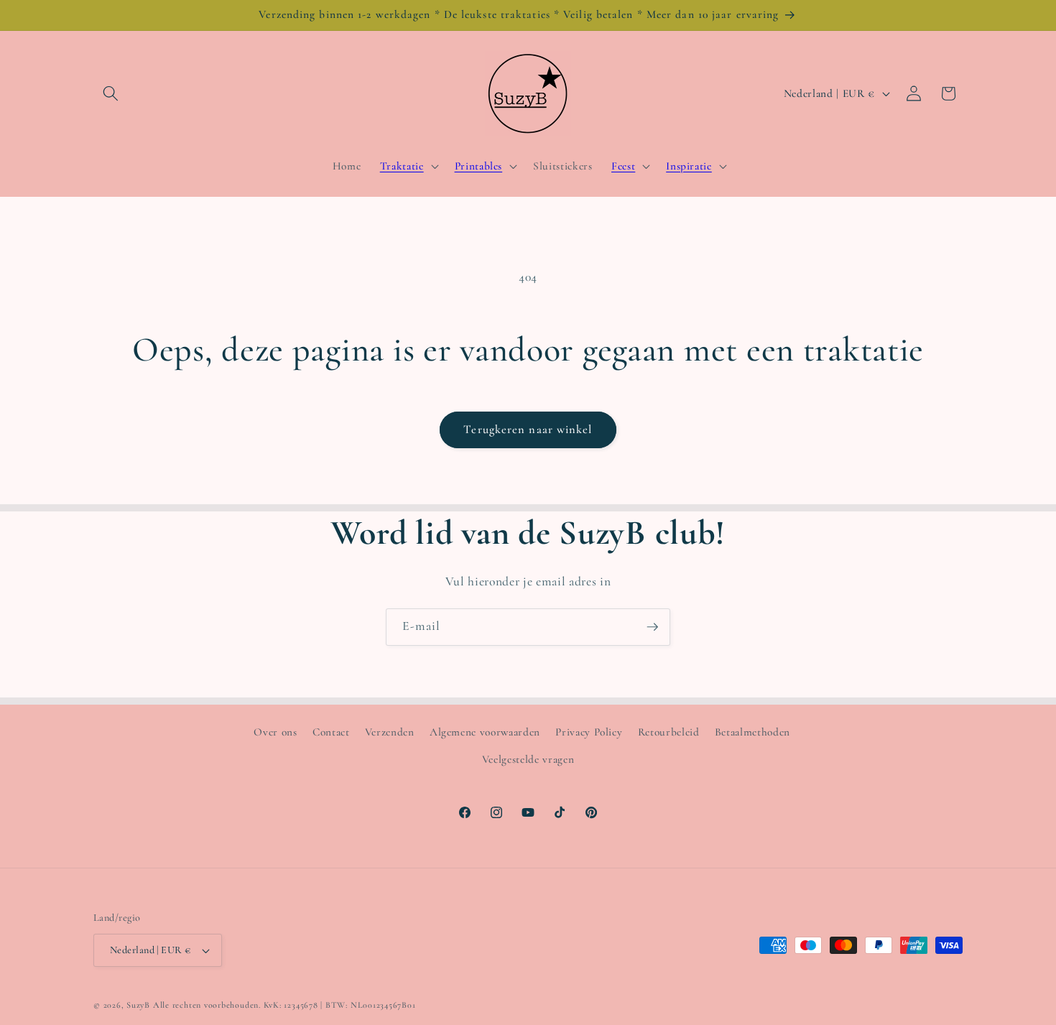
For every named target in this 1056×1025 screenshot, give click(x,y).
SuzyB (138, 1005)
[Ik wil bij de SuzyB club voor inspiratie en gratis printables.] (652, 627)
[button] (110, 93)
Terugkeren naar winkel (527, 429)
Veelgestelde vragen (528, 759)
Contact (331, 731)
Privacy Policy (588, 731)
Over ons (275, 731)
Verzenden (389, 731)
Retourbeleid (669, 731)
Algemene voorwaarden (485, 731)
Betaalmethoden (752, 731)
